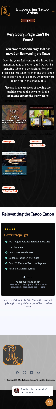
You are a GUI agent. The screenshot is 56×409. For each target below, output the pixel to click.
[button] (53, 11)
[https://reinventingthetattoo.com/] (5, 11)
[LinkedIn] (31, 372)
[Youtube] (38, 372)
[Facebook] (17, 372)
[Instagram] (24, 372)
